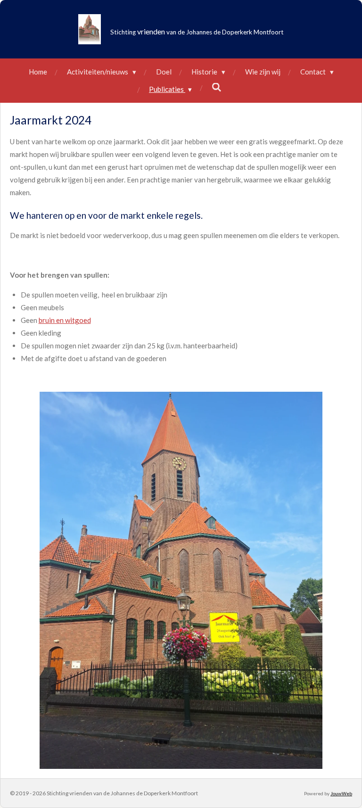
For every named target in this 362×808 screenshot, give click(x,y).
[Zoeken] (216, 87)
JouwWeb (341, 793)
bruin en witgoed (65, 320)
